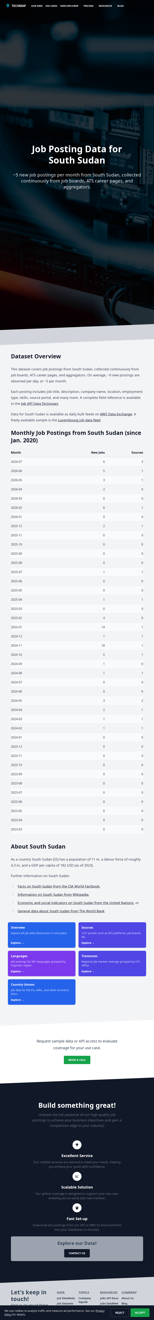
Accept (140, 1312)
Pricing (89, 6)
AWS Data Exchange (116, 414)
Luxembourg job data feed (79, 420)
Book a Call (77, 1060)
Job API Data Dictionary (39, 403)
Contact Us (77, 1253)
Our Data (36, 6)
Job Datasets (65, 1303)
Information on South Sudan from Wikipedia (53, 894)
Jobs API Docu (109, 1298)
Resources (105, 6)
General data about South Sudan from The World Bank (61, 911)
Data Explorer (69, 6)
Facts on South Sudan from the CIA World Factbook (59, 886)
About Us (128, 1298)
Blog (120, 6)
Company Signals (85, 1300)
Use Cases (51, 6)
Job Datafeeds (66, 1298)
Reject (119, 1312)
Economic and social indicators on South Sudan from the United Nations (76, 903)
